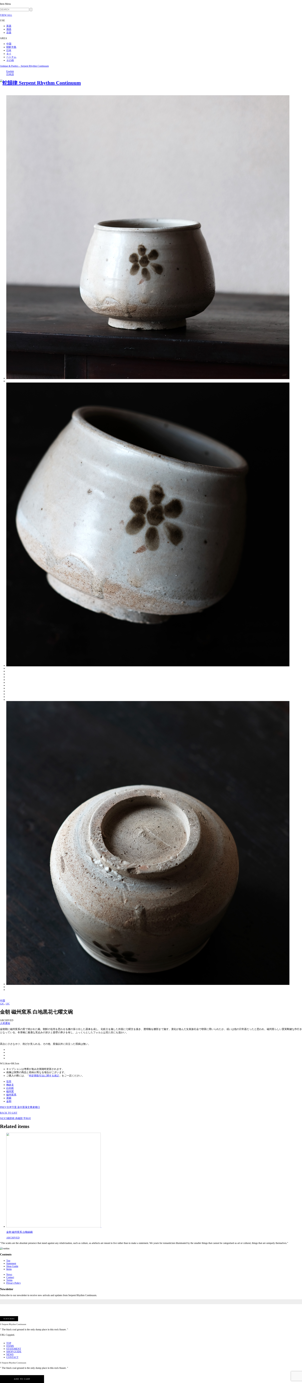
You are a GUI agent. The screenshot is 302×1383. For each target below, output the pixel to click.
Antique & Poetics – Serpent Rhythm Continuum (24, 66)
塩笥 (8, 1081)
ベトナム (11, 57)
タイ (8, 53)
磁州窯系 (11, 1094)
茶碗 (8, 1098)
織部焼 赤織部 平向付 (15, 1118)
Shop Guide (12, 1266)
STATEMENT (13, 1348)
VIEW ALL (6, 15)
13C (8, 1003)
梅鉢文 (10, 1084)
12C (2, 1003)
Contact (10, 1277)
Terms (9, 1280)
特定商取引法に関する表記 (44, 1075)
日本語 (10, 74)
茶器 (8, 26)
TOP (8, 1343)
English (10, 71)
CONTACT (12, 1357)
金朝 (8, 1101)
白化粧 (10, 1088)
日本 (8, 50)
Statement (11, 1263)
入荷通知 (5, 1023)
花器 (8, 32)
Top (8, 1260)
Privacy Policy (13, 1283)
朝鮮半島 (11, 47)
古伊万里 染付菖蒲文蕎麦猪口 (20, 1107)
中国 (8, 43)
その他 (10, 60)
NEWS (10, 1354)
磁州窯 (10, 1091)
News (9, 1274)
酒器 (8, 29)
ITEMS (10, 1346)
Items (9, 1269)
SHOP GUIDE (13, 1351)
